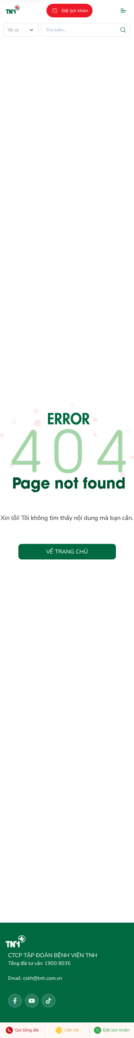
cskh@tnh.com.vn (35, 978)
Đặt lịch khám (75, 11)
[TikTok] (48, 1001)
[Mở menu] (123, 10)
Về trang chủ (67, 551)
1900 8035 (39, 963)
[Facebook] (15, 1001)
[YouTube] (32, 1001)
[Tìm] (123, 30)
